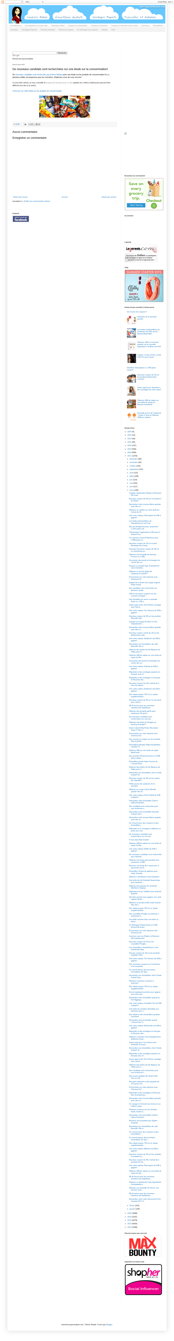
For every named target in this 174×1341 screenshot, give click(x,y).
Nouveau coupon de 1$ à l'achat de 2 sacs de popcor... (144, 684)
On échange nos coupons (87, 30)
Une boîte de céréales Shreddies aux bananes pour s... (144, 1010)
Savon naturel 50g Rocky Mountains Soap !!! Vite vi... (143, 729)
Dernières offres (57, 25)
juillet (132, 476)
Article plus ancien (109, 197)
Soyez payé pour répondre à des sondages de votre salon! (149, 388)
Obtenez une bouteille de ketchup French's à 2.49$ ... (142, 555)
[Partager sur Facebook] (37, 124)
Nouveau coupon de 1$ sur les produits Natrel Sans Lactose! (148, 377)
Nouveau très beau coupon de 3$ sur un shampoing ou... (144, 550)
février (132, 1205)
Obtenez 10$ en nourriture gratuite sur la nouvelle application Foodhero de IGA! (149, 344)
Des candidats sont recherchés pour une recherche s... (143, 807)
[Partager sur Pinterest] (39, 124)
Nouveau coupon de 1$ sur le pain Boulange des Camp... (143, 544)
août (132, 473)
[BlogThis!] (32, 124)
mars (132, 490)
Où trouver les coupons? (137, 312)
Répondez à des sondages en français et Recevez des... (144, 679)
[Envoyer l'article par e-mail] (25, 124)
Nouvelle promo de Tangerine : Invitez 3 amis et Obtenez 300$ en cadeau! (149, 415)
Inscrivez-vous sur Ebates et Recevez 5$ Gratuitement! (144, 937)
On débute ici (15, 25)
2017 (129, 456)
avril (131, 486)
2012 (129, 1227)
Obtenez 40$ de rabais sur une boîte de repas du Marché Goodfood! (148, 402)
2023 (129, 435)
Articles (105, 30)
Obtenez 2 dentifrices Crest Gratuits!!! (144, 877)
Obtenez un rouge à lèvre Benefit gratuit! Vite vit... (142, 790)
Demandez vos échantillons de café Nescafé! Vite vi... (143, 645)
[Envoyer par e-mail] (29, 124)
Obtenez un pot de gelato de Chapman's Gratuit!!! (140, 572)
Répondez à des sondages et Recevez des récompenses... (144, 1094)
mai (131, 483)
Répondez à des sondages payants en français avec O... (144, 673)
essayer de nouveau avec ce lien (59, 83)
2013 (129, 1224)
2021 (129, 442)
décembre (134, 459)
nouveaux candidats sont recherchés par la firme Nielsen (39, 74)
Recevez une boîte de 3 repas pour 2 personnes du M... (144, 867)
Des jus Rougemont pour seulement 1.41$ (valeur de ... (143, 528)
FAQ (113, 30)
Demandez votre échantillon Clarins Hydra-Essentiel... (143, 802)
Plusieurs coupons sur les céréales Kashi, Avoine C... (143, 1110)
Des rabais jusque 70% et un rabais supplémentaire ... (143, 695)
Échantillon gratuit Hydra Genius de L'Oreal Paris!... (143, 762)
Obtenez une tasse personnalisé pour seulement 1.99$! (144, 861)
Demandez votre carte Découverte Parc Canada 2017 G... (145, 1200)
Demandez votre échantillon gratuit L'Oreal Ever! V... (143, 1021)
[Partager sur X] (34, 124)
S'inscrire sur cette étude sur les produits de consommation (37, 91)
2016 (129, 1213)
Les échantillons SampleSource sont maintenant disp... (143, 948)
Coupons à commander (77, 25)
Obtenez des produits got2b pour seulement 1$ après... (142, 712)
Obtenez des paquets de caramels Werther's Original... (143, 887)
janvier (132, 1209)
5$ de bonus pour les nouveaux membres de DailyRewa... (142, 706)
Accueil (65, 197)
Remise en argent (66, 30)
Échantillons (158, 25)
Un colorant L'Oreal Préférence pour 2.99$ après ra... (143, 539)
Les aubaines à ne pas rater (36, 25)
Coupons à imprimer (99, 25)
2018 (129, 452)
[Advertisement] (58, 41)
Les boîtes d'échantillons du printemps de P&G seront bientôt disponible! (148, 331)
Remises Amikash (48, 30)
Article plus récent (20, 197)
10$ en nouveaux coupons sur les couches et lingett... (142, 595)
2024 (129, 432)
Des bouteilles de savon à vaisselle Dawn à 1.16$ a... (143, 600)
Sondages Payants (29, 30)
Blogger (109, 1324)
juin (131, 480)
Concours (145, 25)
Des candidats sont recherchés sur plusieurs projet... (143, 589)
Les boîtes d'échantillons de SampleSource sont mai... (140, 522)
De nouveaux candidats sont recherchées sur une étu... (140, 718)
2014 (129, 1220)
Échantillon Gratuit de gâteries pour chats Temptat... (143, 872)
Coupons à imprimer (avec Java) (124, 25)
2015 (129, 1217)
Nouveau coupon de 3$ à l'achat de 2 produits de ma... (144, 1161)
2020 (129, 445)
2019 (129, 449)
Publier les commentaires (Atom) (37, 201)
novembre (134, 462)
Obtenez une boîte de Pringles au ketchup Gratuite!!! (142, 723)
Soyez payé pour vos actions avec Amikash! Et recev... (143, 1043)
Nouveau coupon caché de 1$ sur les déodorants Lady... (144, 634)
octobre (133, 466)
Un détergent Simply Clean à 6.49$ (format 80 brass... (143, 926)
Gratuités (14, 30)
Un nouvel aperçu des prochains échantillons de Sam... (142, 971)
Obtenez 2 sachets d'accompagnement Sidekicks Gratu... (145, 1038)
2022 (129, 439)
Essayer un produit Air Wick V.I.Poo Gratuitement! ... (143, 623)
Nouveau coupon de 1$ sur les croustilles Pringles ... (141, 943)
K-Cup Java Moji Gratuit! (139, 840)
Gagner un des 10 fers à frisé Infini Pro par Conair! (149, 356)
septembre (134, 469)
